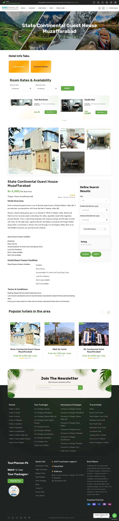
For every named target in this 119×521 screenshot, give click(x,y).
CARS (51, 8)
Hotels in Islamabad (15, 424)
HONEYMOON (42, 8)
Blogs (37, 484)
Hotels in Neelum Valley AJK (18, 435)
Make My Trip (74, 2)
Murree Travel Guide (96, 413)
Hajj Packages (40, 477)
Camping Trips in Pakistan (98, 435)
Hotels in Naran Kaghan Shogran (20, 439)
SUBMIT (67, 88)
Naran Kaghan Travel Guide (99, 416)
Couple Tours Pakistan (41, 445)
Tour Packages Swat (40, 441)
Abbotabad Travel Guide (98, 428)
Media (92, 409)
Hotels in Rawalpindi (15, 428)
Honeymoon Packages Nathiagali (71, 433)
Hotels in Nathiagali (15, 420)
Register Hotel (40, 473)
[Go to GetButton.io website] (115, 519)
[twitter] (107, 2)
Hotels (47, 36)
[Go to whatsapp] (114, 515)
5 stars (90, 245)
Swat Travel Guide (96, 424)
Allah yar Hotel (59, 349)
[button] (55, 120)
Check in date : (14, 85)
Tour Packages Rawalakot (42, 438)
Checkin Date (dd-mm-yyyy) (89, 206)
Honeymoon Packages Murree (71, 429)
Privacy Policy (40, 492)
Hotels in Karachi (14, 413)
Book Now (49, 112)
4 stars (88, 245)
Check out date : (40, 85)
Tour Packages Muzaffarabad (43, 434)
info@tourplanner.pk (13, 3)
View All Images (72, 164)
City (81, 196)
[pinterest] (115, 2)
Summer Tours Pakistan (16, 442)
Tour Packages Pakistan (42, 409)
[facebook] (94, 2)
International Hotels (42, 466)
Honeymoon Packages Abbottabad (72, 413)
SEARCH (85, 254)
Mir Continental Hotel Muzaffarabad (94, 350)
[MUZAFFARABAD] (25, 334)
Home (39, 36)
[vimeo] (111, 2)
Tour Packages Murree (41, 427)
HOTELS (23, 8)
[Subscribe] (80, 387)
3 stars (86, 245)
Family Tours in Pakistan (68, 451)
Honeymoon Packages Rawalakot (71, 443)
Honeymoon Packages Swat (70, 447)
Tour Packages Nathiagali (42, 430)
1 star (81, 245)
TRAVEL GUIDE (60, 8)
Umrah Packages (41, 481)
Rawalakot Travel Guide (97, 420)
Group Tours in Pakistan (97, 439)
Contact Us (39, 488)
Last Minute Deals (95, 431)
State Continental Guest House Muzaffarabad (67, 36)
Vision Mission (40, 496)
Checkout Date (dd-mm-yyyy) (89, 216)
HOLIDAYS (32, 8)
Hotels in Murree (14, 416)
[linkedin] (98, 2)
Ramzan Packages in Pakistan (99, 442)
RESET (96, 254)
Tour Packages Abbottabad (43, 413)
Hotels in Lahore (14, 409)
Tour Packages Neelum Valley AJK (45, 416)
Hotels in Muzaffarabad (16, 431)
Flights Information (41, 469)
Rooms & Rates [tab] (19, 67)
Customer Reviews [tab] (41, 67)
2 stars (84, 245)
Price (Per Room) (90, 229)
